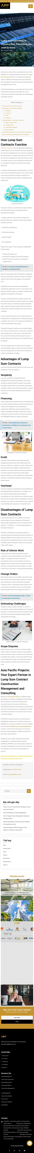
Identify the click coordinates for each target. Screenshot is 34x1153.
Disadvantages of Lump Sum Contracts (13, 120)
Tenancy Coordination (6, 1096)
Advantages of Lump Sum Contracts (12, 108)
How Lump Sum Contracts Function (12, 106)
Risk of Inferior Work (10, 122)
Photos (5, 855)
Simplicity (7, 110)
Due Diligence (4, 1105)
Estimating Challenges (10, 127)
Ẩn (22, 102)
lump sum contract (7, 148)
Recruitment (6, 858)
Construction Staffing (6, 1102)
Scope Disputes (8, 129)
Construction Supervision (7, 1079)
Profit (6, 115)
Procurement (4, 1099)
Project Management (6, 1076)
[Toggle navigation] (30, 6)
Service (5, 865)
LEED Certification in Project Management (14, 812)
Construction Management (8, 1088)
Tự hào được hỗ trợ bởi (17, 1146)
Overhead (7, 118)
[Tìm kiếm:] (17, 791)
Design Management (6, 1082)
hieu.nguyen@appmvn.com (14, 774)
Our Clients (5, 1064)
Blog (11, 50)
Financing (7, 113)
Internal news (7, 848)
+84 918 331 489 (16, 769)
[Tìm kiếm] (29, 791)
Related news (7, 861)
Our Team (4, 1058)
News (4, 852)
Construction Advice (6, 1085)
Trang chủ (5, 50)
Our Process (5, 1055)
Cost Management (6, 1093)
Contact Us (5, 1061)
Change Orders (8, 125)
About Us (4, 1067)
